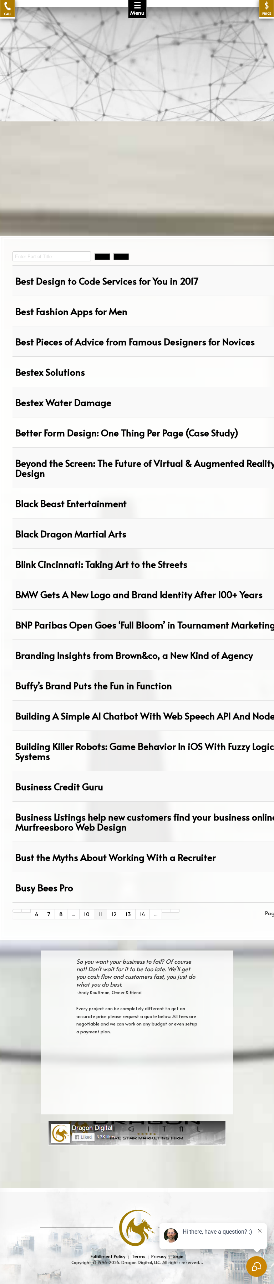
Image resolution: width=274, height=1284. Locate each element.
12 (114, 914)
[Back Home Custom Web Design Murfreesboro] (137, 41)
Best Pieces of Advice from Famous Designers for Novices (135, 341)
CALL (7, 13)
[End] (175, 911)
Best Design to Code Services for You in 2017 (106, 280)
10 (87, 914)
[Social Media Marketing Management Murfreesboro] (137, 1132)
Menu (137, 8)
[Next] (166, 911)
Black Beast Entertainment (71, 503)
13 (128, 914)
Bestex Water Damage (63, 402)
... (73, 914)
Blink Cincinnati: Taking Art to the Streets (101, 563)
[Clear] (121, 256)
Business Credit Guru (59, 786)
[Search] (102, 256)
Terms (138, 1256)
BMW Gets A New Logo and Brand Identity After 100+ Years (139, 594)
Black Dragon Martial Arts (70, 533)
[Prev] (26, 911)
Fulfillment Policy (108, 1256)
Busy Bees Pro (44, 887)
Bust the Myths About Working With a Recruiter (115, 857)
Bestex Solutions (50, 371)
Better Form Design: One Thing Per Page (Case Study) (126, 432)
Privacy (159, 1256)
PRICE (266, 8)
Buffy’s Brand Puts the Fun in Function (93, 685)
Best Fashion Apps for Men (71, 311)
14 (142, 914)
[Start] (17, 911)
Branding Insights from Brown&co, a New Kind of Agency (134, 654)
